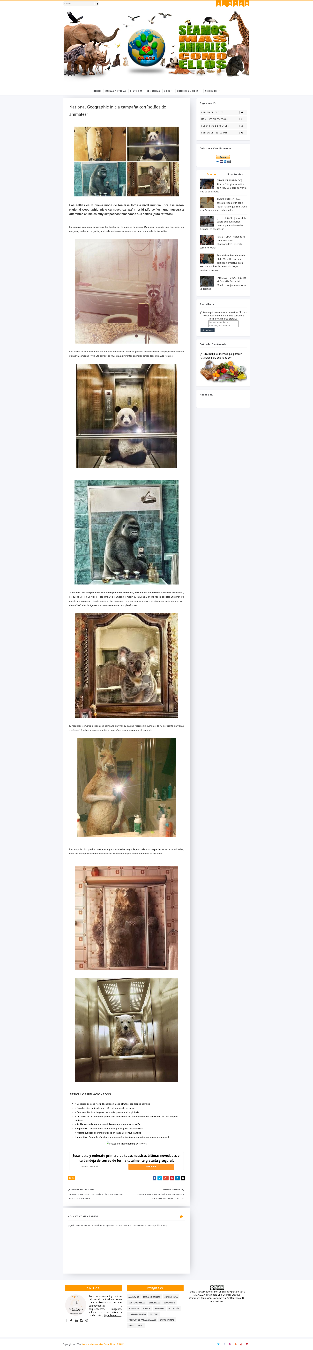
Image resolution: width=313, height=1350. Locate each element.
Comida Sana (171, 1297)
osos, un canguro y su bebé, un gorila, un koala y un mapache (128, 849)
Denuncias (153, 91)
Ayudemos (133, 1297)
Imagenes (159, 1308)
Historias (136, 91)
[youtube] (241, 3)
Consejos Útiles (188, 91)
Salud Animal (167, 1320)
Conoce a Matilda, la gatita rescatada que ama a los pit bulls (108, 1112)
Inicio (97, 91)
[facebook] (224, 3)
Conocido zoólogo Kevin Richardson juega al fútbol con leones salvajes (113, 1104)
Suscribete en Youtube (215, 126)
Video (131, 1325)
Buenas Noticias (115, 91)
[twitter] (218, 3)
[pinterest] (247, 3)
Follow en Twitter (212, 112)
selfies (164, 231)
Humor (146, 1308)
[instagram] (229, 3)
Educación (169, 1302)
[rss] (235, 3)
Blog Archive (235, 174)
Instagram (86, 601)
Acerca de (211, 91)
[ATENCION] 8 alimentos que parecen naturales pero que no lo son (221, 355)
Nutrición (173, 1308)
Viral (167, 91)
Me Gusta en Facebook (214, 119)
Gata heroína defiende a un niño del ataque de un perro (105, 1108)
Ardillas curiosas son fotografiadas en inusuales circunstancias (109, 1132)
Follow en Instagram (214, 133)
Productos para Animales (142, 1320)
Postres (154, 1314)
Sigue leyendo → (112, 1315)
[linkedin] (76, 1320)
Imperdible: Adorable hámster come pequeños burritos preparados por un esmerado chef (123, 1137)
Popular (211, 174)
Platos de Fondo (137, 1314)
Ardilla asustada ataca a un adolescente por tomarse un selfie (108, 1124)
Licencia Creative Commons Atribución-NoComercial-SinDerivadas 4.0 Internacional (217, 1298)
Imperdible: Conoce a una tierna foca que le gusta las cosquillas (110, 1128)
